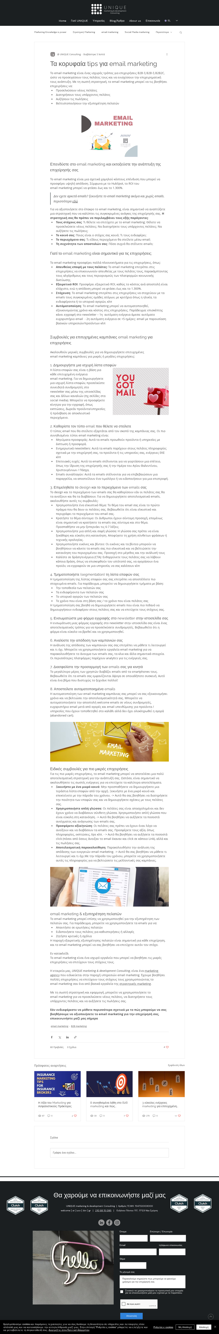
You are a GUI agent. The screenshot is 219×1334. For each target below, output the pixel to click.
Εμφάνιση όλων (176, 1065)
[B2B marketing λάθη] (109, 1084)
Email (122, 1245)
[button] (180, 32)
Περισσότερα (162, 32)
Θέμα (122, 1259)
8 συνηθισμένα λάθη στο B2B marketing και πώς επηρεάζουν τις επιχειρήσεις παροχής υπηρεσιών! (109, 1104)
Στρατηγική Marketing (84, 32)
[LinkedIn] (101, 1222)
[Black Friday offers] (161, 1084)
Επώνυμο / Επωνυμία (161, 1231)
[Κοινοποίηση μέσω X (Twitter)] (59, 1037)
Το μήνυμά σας (127, 1272)
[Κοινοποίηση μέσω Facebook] (51, 1037)
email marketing (109, 32)
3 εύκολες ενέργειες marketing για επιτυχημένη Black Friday (159, 1104)
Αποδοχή (204, 1327)
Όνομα (123, 1231)
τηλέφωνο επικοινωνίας (170, 1245)
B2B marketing (79, 1026)
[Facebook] (109, 1222)
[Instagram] (117, 1222)
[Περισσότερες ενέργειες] (167, 54)
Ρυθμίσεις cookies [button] (163, 1327)
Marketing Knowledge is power (50, 32)
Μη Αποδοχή (185, 1327)
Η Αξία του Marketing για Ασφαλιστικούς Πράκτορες (55, 1104)
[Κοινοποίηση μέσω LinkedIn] (67, 1037)
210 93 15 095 (103, 1210)
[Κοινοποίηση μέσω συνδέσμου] (75, 1037)
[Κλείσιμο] (215, 1327)
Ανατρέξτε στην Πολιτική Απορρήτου (69, 1330)
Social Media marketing (137, 32)
